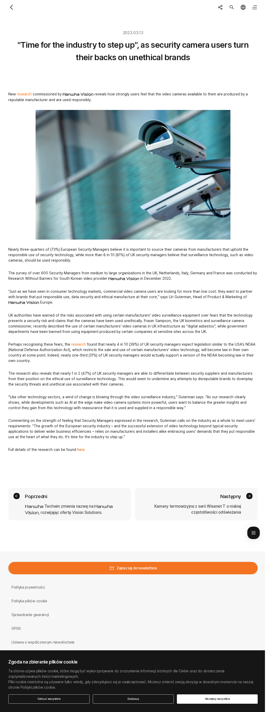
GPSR (16, 628)
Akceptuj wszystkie (217, 699)
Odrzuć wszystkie (49, 699)
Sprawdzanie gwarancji (30, 615)
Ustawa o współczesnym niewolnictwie (43, 642)
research (24, 94)
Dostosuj (133, 699)
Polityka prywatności (28, 587)
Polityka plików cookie (29, 601)
